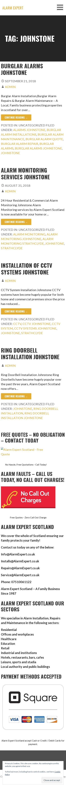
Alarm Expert (12, 7)
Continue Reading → (16, 117)
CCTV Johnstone (37, 324)
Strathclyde (12, 248)
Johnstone (10, 153)
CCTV (17, 324)
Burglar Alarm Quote (44, 139)
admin (10, 87)
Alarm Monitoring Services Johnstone (25, 173)
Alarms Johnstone (29, 130)
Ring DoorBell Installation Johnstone (30, 353)
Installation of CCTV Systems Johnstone (26, 268)
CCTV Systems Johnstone (35, 328)
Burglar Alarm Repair (19, 143)
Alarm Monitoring (29, 234)
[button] (61, 7)
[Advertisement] (33, 50)
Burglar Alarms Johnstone (38, 148)
